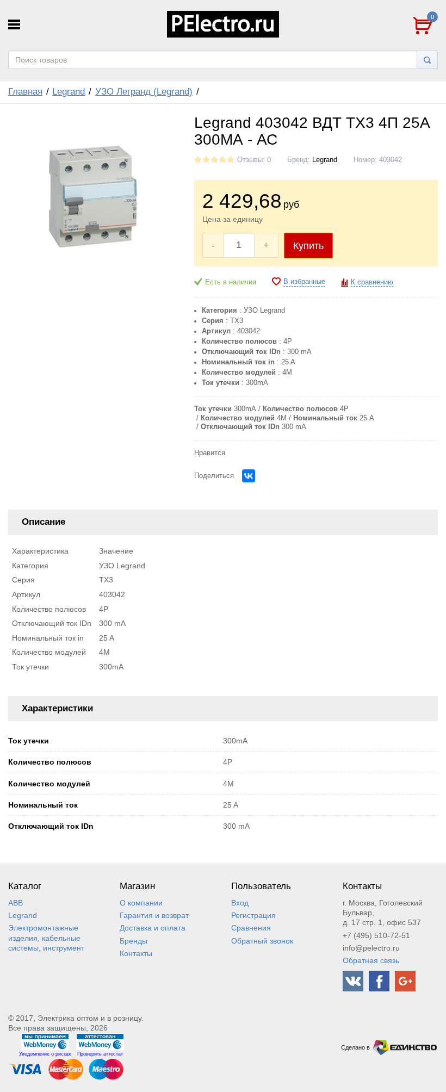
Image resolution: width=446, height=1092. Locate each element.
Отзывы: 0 (254, 160)
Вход (240, 902)
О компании (141, 902)
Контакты (136, 953)
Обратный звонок (262, 940)
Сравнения (251, 927)
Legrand (68, 91)
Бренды (133, 940)
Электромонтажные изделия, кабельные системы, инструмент (46, 937)
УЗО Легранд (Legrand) (144, 91)
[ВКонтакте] (248, 475)
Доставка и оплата (152, 927)
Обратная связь (371, 960)
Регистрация (253, 915)
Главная (25, 91)
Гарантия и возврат (154, 915)
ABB (15, 902)
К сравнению (372, 282)
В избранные (304, 282)
